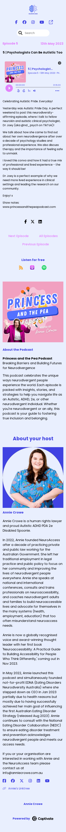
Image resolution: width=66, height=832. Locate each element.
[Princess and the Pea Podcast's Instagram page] (31, 22)
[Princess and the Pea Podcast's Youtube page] (39, 22)
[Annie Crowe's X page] (24, 781)
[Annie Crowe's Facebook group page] (15, 781)
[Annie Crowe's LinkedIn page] (40, 781)
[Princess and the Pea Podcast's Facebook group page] (22, 22)
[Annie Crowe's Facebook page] (6, 781)
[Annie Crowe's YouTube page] (49, 781)
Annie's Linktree (19, 788)
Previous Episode (35, 244)
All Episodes (48, 236)
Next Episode (18, 236)
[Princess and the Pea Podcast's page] (49, 22)
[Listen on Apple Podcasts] (32, 267)
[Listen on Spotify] (44, 267)
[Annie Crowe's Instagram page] (32, 781)
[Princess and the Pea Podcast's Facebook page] (16, 22)
